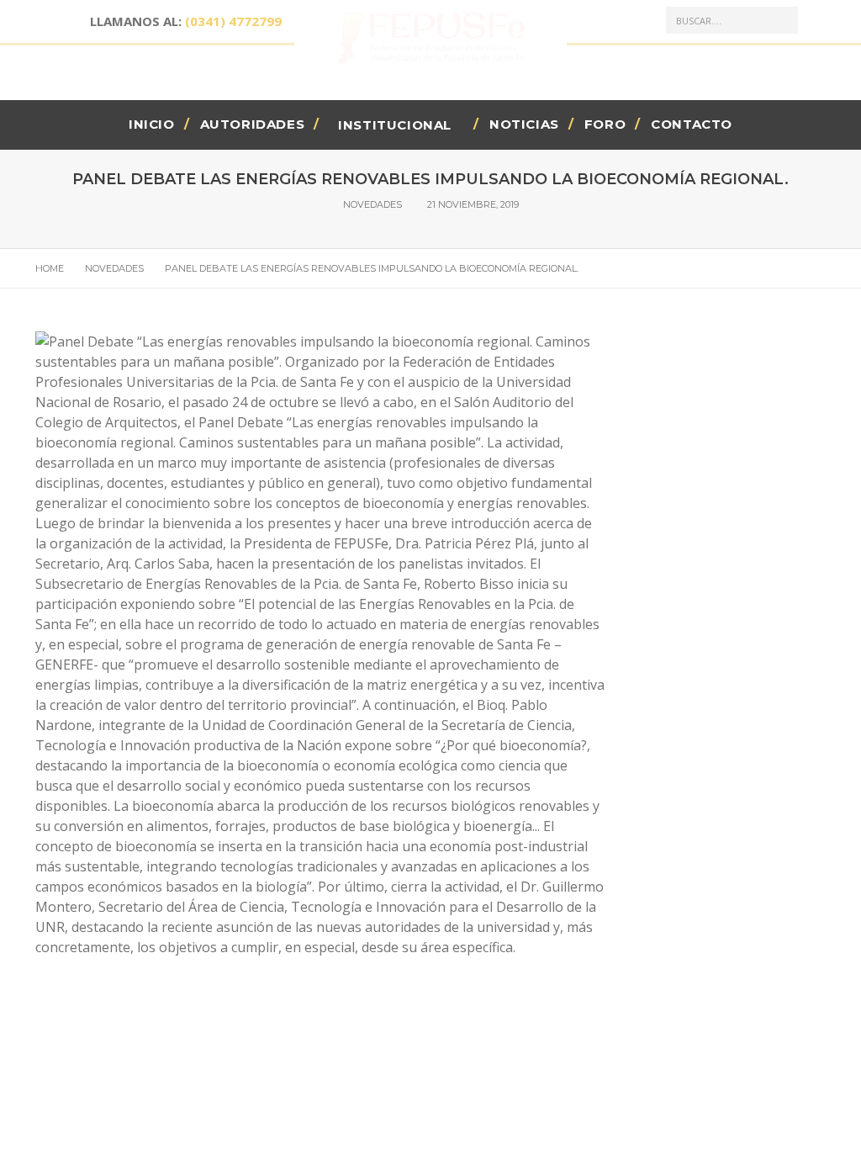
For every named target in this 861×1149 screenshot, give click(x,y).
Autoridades (252, 124)
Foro (605, 124)
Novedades (372, 204)
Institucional (395, 125)
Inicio (152, 124)
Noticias (524, 124)
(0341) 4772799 (233, 21)
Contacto (691, 124)
